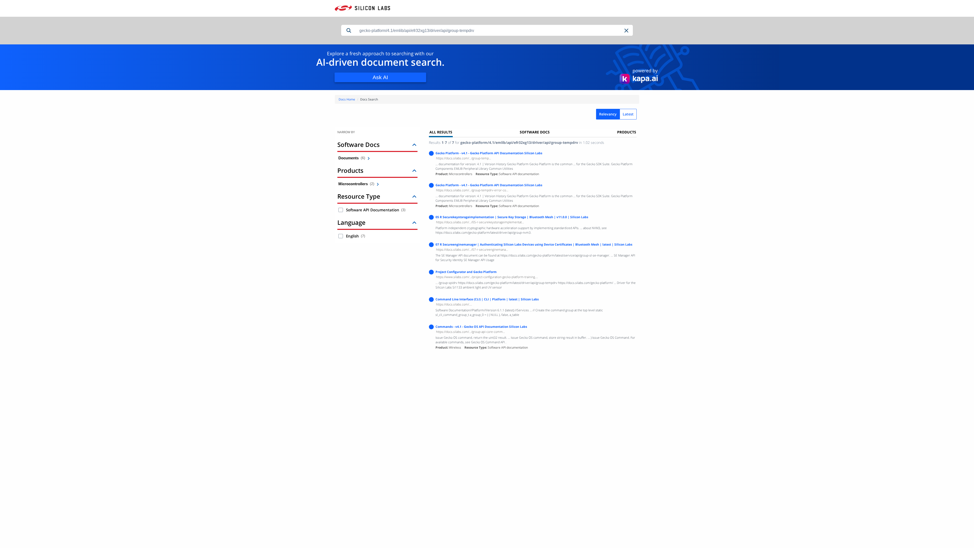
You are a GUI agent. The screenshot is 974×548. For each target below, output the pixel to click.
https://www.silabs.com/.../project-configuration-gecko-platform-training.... (487, 277)
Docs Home (347, 99)
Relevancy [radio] (608, 114)
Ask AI (380, 77)
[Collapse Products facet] (414, 170)
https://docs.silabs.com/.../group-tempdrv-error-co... (472, 190)
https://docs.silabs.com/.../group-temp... (463, 158)
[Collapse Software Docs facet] (414, 144)
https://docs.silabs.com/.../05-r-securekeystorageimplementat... (480, 222)
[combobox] (494, 30)
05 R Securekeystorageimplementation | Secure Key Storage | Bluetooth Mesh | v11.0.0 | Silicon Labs (512, 217)
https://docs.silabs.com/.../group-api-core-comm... (470, 332)
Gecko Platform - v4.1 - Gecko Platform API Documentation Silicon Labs (489, 153)
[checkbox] (340, 210)
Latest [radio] (628, 114)
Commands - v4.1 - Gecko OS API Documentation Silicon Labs (481, 326)
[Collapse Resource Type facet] (414, 196)
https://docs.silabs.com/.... (454, 304)
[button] (627, 30)
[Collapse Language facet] (414, 222)
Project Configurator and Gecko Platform (466, 272)
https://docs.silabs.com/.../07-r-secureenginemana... (472, 249)
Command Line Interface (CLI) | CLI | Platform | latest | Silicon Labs (487, 299)
